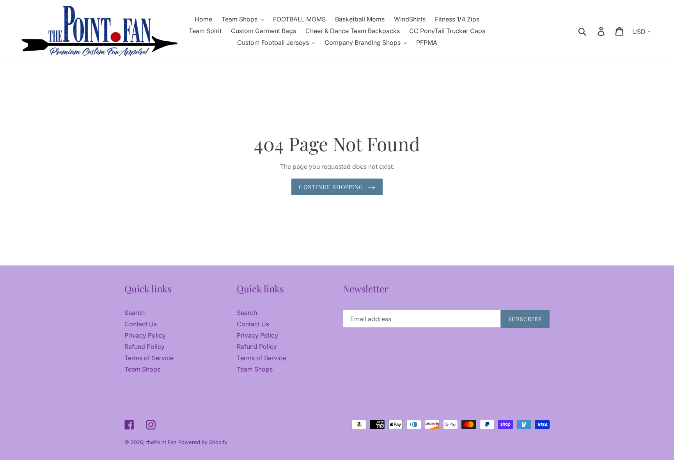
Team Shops (142, 369)
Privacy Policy (145, 335)
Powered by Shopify (202, 442)
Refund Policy (144, 346)
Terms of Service (149, 358)
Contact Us (140, 324)
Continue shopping (331, 187)
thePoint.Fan (162, 442)
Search (134, 313)
